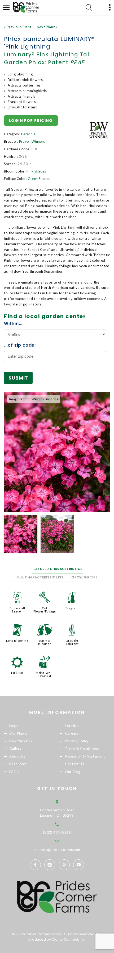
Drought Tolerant (72, 642)
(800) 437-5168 (57, 832)
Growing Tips (84, 577)
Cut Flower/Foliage (44, 609)
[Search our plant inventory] (89, 7)
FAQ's (14, 772)
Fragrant (72, 608)
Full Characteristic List (40, 577)
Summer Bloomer (44, 642)
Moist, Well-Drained (45, 674)
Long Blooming (17, 640)
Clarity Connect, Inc (68, 939)
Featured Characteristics (57, 569)
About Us (17, 756)
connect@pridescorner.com (57, 849)
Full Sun (17, 672)
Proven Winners (32, 141)
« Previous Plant (17, 27)
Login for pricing (31, 120)
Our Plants (18, 733)
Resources (18, 764)
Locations (73, 726)
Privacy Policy (77, 741)
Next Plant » (47, 27)
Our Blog (72, 772)
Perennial (28, 134)
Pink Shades (36, 171)
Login (13, 726)
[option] (57, 452)
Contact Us (74, 764)
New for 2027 (21, 741)
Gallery (15, 749)
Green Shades (39, 178)
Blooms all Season (17, 609)
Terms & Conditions (82, 749)
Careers (71, 733)
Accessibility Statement (85, 756)
